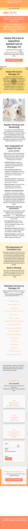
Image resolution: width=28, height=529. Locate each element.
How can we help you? (10, 451)
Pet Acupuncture (14, 338)
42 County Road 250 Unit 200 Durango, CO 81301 (14, 419)
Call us (4, 474)
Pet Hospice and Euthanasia (14, 354)
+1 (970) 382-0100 (10, 1)
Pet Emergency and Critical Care (14, 328)
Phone (6, 450)
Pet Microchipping (14, 318)
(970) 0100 (19, 1)
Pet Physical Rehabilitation (14, 334)
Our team (13, 215)
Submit (8, 458)
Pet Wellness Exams (14, 301)
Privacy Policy (22, 519)
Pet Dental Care (14, 314)
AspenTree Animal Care (12, 51)
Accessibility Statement (8, 520)
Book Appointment (14, 8)
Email (7, 448)
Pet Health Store (14, 344)
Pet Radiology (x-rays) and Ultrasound (14, 321)
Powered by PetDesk (21, 520)
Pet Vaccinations (14, 308)
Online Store (14, 5)
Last (18, 446)
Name (7, 443)
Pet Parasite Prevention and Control (14, 311)
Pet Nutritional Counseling (14, 324)
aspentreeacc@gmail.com (14, 2)
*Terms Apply (14, 21)
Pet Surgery (14, 341)
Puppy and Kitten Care (14, 304)
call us (21, 295)
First (18, 445)
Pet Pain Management (14, 331)
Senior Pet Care (14, 348)
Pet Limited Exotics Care (14, 351)
